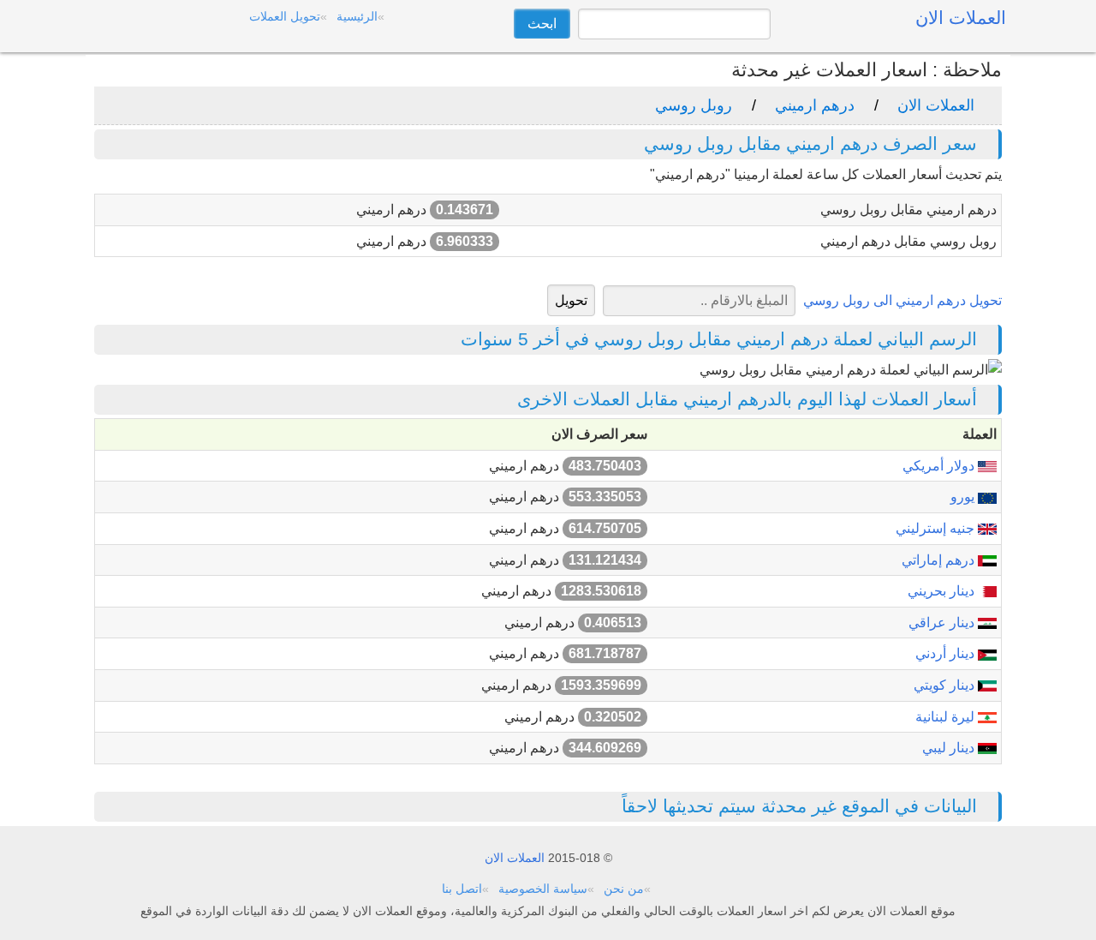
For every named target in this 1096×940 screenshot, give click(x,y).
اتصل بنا (462, 888)
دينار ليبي (950, 747)
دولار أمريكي (940, 465)
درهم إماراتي (940, 560)
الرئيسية (357, 16)
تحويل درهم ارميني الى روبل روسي (902, 300)
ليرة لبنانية (946, 716)
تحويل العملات (284, 16)
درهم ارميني (815, 105)
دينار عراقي (943, 622)
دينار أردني (946, 653)
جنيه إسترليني (937, 528)
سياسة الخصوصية (542, 888)
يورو (964, 496)
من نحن (624, 888)
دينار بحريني (943, 591)
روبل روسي (693, 105)
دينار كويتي (946, 685)
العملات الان (935, 105)
